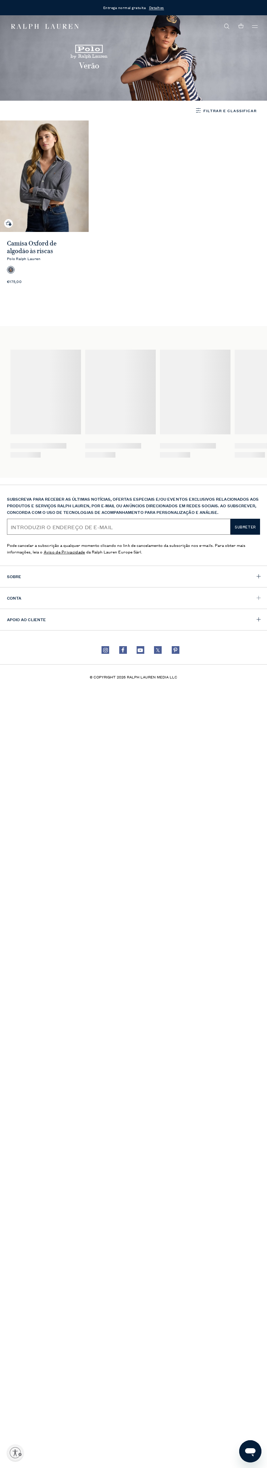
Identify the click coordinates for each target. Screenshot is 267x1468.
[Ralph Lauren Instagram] (105, 650)
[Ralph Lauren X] (158, 650)
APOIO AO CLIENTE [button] (26, 619)
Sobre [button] (14, 576)
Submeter (245, 527)
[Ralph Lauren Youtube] (140, 650)
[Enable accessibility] (15, 1452)
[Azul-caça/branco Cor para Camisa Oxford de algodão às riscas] (11, 270)
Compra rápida (8, 218)
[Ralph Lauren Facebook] (123, 650)
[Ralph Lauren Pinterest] (175, 650)
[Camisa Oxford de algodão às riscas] (44, 176)
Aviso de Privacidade (64, 551)
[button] (227, 26)
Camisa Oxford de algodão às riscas (32, 247)
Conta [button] (14, 597)
